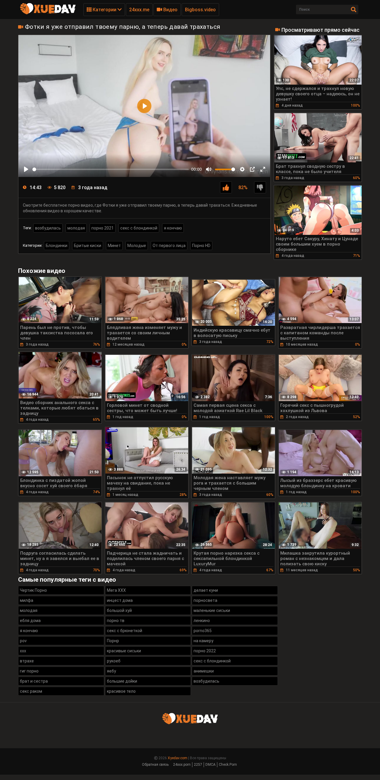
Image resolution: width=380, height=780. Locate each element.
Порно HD (201, 245)
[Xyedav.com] (47, 13)
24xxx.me (139, 9)
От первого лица (169, 245)
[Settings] (242, 169)
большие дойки (122, 681)
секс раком (31, 691)
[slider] (110, 169)
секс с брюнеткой (124, 630)
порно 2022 (205, 650)
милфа (26, 600)
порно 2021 (102, 228)
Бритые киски (87, 245)
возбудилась (48, 228)
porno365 (203, 630)
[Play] (26, 169)
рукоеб (114, 661)
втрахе (27, 661)
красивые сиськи (124, 650)
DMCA (210, 764)
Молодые (136, 245)
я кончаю (173, 228)
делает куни (206, 590)
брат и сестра (34, 681)
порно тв (115, 620)
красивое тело (121, 691)
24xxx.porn (182, 764)
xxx (23, 650)
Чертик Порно (33, 590)
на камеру (203, 640)
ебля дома (30, 620)
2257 (198, 764)
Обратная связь (155, 764)
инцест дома (120, 600)
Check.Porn (228, 764)
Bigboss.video (200, 9)
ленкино (202, 620)
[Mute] (208, 169)
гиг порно (29, 671)
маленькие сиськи (212, 610)
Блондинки (56, 245)
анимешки (204, 671)
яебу (111, 671)
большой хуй (119, 610)
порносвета (205, 600)
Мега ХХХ (116, 590)
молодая (76, 228)
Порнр (113, 640)
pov (23, 640)
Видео (170, 9)
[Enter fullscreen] (262, 169)
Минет (114, 245)
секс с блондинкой (138, 228)
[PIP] (252, 169)
